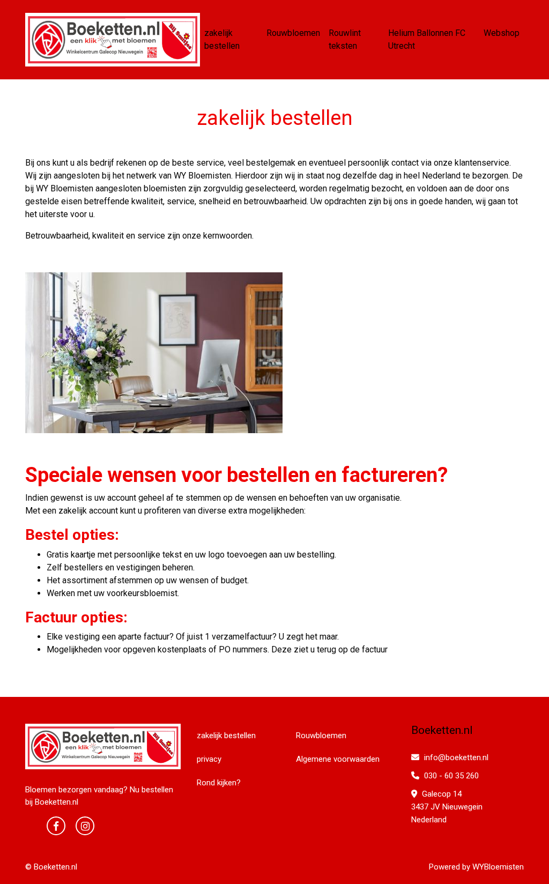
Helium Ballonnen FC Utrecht (426, 39)
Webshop (502, 33)
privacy (209, 759)
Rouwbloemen (293, 33)
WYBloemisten (498, 867)
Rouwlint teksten (345, 39)
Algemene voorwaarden (338, 759)
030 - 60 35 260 (450, 776)
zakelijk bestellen (222, 39)
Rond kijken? (219, 783)
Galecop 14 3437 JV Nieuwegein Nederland (447, 806)
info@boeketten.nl (456, 757)
